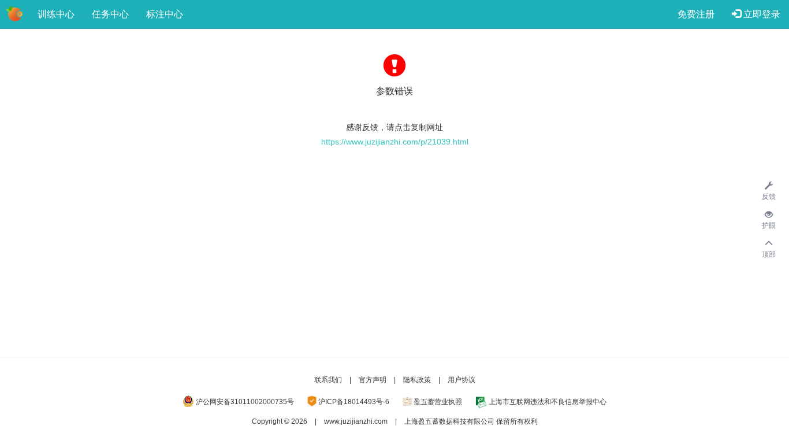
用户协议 (461, 380)
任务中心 (110, 14)
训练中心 (56, 14)
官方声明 (372, 380)
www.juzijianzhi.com (356, 421)
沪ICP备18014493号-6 (353, 402)
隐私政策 (417, 380)
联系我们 (328, 380)
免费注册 (696, 14)
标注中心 (164, 14)
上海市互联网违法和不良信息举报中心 (547, 402)
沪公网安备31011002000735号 (245, 402)
